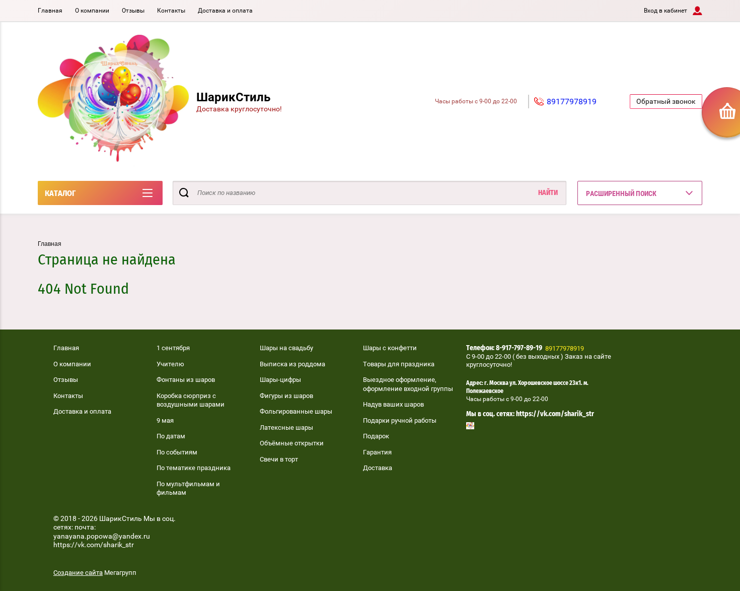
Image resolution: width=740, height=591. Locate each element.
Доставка (377, 468)
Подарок (376, 436)
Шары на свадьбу (286, 348)
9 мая (165, 420)
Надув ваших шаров (393, 404)
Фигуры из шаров (286, 396)
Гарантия (377, 452)
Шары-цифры (280, 379)
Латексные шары (286, 427)
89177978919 (572, 101)
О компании (92, 10)
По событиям (177, 452)
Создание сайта (78, 572)
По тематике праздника (194, 468)
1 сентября (173, 348)
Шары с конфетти (390, 348)
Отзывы (133, 10)
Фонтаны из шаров (186, 379)
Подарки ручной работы (399, 420)
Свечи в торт (279, 459)
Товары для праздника (398, 364)
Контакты (171, 10)
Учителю (170, 364)
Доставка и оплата (225, 10)
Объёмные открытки (292, 443)
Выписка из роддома (292, 364)
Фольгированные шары (296, 411)
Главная (50, 10)
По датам (171, 436)
